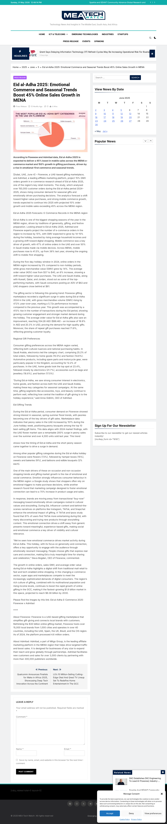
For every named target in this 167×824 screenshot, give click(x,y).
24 (105, 121)
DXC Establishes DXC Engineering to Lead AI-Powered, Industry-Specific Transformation (145, 781)
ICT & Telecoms (57, 34)
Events (86, 41)
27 (130, 121)
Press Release (71, 41)
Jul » (105, 131)
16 (96, 117)
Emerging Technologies (85, 34)
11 (113, 113)
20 (130, 117)
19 (122, 117)
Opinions (99, 41)
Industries (108, 34)
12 (122, 113)
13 (130, 113)
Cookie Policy (125, 819)
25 (113, 121)
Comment (21, 716)
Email (67, 749)
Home (42, 34)
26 (122, 121)
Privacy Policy (136, 819)
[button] (161, 794)
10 (105, 113)
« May (98, 131)
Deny (131, 813)
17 (105, 117)
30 (96, 124)
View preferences (153, 813)
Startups (123, 34)
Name (19, 749)
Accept (109, 813)
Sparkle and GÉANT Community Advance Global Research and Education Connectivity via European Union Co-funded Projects (116, 2)
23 (96, 121)
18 (113, 117)
